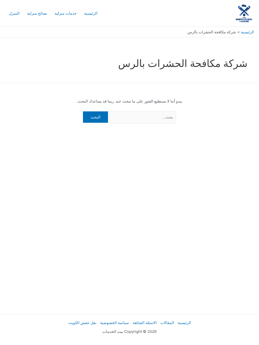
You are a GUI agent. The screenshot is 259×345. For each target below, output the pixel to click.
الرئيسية (90, 13)
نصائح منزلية (37, 13)
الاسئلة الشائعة (145, 322)
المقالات (167, 322)
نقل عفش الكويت (82, 322)
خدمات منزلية (66, 13)
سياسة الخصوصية (114, 322)
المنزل (14, 13)
